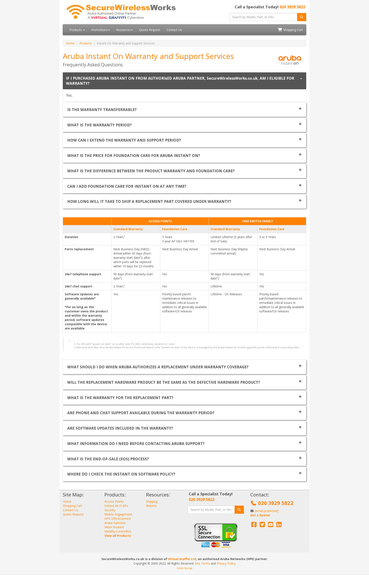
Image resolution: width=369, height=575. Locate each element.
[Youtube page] (270, 526)
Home (70, 43)
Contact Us (174, 30)
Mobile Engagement (118, 514)
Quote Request (149, 30)
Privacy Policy (226, 563)
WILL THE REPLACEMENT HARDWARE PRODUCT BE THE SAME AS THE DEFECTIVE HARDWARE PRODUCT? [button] (163, 382)
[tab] (184, 80)
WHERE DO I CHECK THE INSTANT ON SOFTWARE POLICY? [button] (121, 474)
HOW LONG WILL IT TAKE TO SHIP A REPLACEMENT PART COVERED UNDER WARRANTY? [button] (149, 201)
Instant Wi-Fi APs (116, 506)
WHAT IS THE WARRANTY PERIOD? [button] (99, 124)
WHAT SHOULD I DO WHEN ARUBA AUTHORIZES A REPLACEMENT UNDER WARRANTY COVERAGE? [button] (158, 366)
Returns (151, 506)
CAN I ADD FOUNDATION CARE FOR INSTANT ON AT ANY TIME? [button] (126, 186)
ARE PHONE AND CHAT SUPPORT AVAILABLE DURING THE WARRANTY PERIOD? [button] (140, 412)
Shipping (152, 501)
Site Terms (202, 563)
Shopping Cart (293, 30)
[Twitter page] (262, 526)
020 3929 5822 (292, 6)
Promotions (99, 30)
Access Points (114, 501)
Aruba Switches (115, 523)
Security (109, 510)
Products (76, 30)
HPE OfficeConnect (117, 518)
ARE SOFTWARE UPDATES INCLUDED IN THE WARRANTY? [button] (120, 428)
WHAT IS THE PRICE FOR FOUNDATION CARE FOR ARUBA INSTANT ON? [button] (133, 155)
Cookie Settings (184, 568)
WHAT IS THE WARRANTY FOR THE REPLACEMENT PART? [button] (120, 397)
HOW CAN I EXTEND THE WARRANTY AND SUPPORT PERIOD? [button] (124, 140)
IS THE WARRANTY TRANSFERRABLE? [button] (102, 109)
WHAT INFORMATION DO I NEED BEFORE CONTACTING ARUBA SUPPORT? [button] (136, 443)
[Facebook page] (254, 526)
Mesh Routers (114, 527)
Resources (123, 30)
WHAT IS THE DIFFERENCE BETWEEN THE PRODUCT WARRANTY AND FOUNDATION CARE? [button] (151, 170)
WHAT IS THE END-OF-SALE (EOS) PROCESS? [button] (108, 458)
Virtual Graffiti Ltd (182, 559)
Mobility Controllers (117, 531)
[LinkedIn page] (279, 526)
